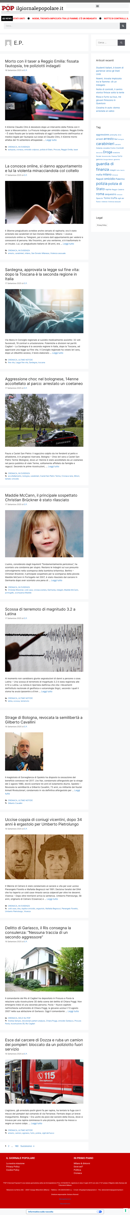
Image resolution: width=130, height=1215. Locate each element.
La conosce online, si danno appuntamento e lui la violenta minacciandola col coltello (43, 168)
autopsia (11, 149)
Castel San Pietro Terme (50, 476)
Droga (107, 152)
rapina (108, 189)
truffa (114, 198)
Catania (99, 148)
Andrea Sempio (14, 1021)
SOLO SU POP (24, 1018)
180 (17, 1146)
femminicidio (106, 156)
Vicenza (27, 911)
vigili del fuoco (48, 1133)
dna (18, 908)
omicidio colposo (31, 149)
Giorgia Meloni (108, 159)
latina (10, 701)
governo (117, 159)
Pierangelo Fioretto (70, 908)
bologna (25, 476)
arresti (99, 139)
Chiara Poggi (51, 1021)
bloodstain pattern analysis (33, 1021)
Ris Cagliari (30, 1023)
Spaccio (99, 198)
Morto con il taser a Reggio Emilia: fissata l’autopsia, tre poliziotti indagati (42, 63)
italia (118, 170)
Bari (116, 139)
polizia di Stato (46, 149)
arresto (11, 253)
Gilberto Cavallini (15, 803)
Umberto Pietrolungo (14, 911)
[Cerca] (123, 26)
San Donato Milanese (40, 253)
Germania (51, 590)
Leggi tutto (51, 140)
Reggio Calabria (118, 189)
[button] (97, 6)
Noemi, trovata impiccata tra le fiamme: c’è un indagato (36, 18)
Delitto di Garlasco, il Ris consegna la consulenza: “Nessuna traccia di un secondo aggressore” (38, 932)
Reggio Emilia (67, 149)
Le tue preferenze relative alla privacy (76, 1211)
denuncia (99, 153)
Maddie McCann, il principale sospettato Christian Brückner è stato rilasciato (41, 497)
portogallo (9, 593)
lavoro (122, 170)
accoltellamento (14, 476)
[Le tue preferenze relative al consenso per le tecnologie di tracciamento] (125, 1210)
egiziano (25, 1133)
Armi (119, 135)
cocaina (106, 148)
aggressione (102, 134)
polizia (38, 1133)
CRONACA (12, 147)
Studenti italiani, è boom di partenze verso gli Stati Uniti (110, 70)
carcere (118, 144)
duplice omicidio (28, 908)
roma (100, 194)
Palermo (120, 178)
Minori (76, 476)
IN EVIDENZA (24, 147)
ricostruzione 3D (18, 1023)
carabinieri (19, 253)
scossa (16, 701)
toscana (41, 362)
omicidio (109, 178)
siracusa (119, 194)
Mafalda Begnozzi (53, 908)
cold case (29, 590)
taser (76, 149)
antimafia (113, 135)
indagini (60, 590)
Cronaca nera (67, 476)
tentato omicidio (12, 479)
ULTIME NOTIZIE (25, 360)
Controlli (120, 148)
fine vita (11, 362)
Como (113, 148)
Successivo (27, 1146)
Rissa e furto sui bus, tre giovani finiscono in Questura (108, 100)
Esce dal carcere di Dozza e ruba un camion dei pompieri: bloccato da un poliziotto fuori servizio (44, 1044)
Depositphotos (65, 1204)
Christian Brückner (15, 590)
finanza (114, 156)
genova (99, 159)
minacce (115, 175)
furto (32, 1133)
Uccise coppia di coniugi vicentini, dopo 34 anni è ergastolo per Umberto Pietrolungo (43, 821)
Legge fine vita (22, 362)
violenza (104, 202)
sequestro (110, 194)
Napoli (99, 178)
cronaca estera (40, 590)
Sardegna (33, 362)
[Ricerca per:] (107, 43)
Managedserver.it (65, 1199)
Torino (107, 198)
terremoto (25, 701)
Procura (57, 149)
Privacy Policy (102, 225)
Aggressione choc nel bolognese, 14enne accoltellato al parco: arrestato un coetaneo (44, 381)
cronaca (19, 149)
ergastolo (40, 908)
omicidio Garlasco (66, 1021)
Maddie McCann (71, 590)
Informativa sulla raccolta (40, 1211)
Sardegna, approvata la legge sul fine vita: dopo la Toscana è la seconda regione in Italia (42, 274)
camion (18, 1133)
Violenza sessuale (58, 253)
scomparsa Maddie (23, 593)
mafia (99, 174)
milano (27, 253)
